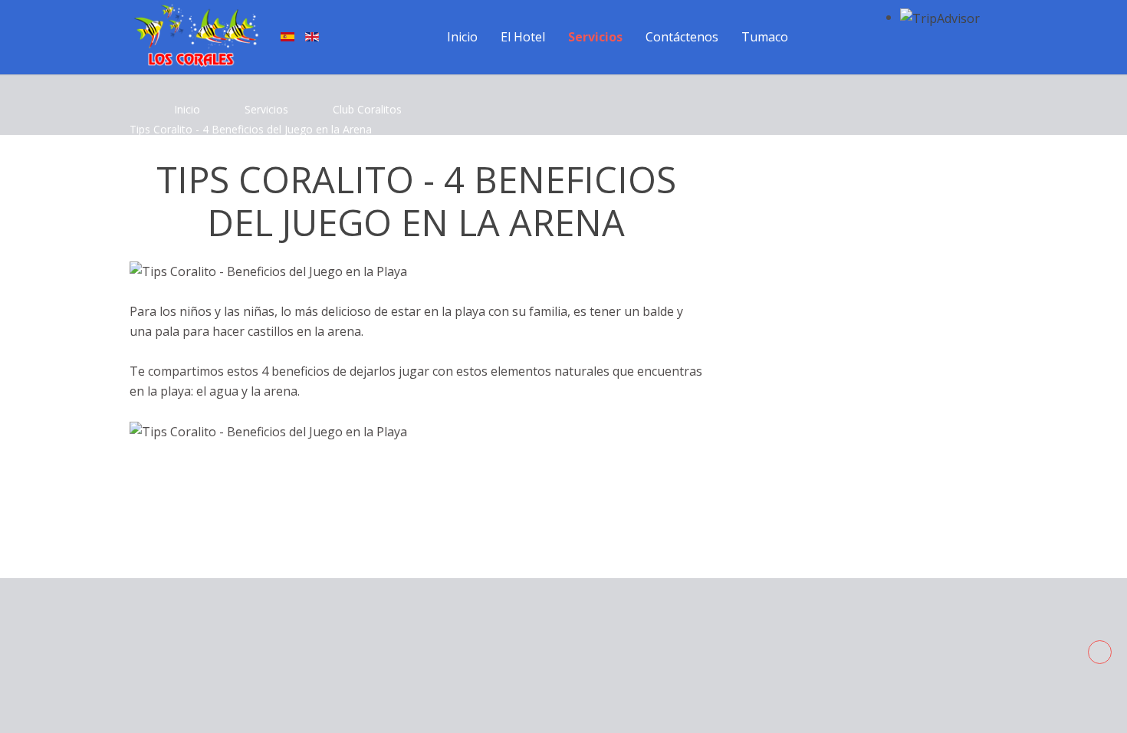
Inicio (187, 109)
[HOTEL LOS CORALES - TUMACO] (195, 35)
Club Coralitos (367, 109)
